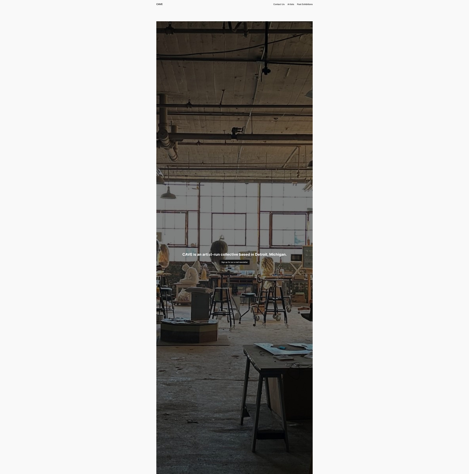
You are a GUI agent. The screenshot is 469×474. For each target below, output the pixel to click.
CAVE (159, 4)
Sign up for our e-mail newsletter (234, 262)
